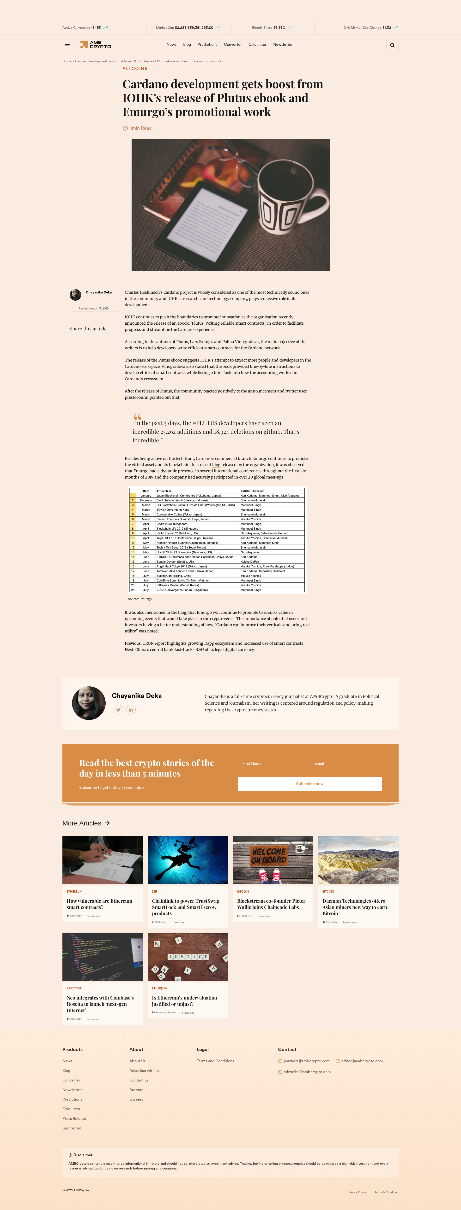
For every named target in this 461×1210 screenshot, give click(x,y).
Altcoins (135, 69)
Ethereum (74, 891)
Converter (233, 45)
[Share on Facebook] (74, 340)
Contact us (138, 1080)
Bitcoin (243, 891)
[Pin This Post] (95, 340)
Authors (136, 1090)
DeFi (155, 891)
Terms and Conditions (215, 1061)
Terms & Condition (387, 1192)
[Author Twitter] (118, 710)
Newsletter (283, 45)
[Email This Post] (106, 340)
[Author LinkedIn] (131, 710)
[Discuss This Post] (74, 352)
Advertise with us (144, 1071)
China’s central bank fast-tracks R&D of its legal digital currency (194, 649)
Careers (136, 1100)
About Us (137, 1061)
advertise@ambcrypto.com (307, 1072)
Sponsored (71, 1128)
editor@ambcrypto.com (362, 1061)
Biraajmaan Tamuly (165, 1012)
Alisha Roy (75, 916)
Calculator (258, 45)
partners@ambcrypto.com (307, 1061)
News (171, 45)
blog (216, 464)
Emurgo (146, 599)
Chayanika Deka (99, 292)
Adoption (74, 988)
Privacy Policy (357, 1192)
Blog (187, 45)
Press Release (74, 1119)
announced (135, 323)
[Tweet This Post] (85, 340)
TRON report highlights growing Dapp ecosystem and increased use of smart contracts (223, 643)
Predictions (207, 45)
